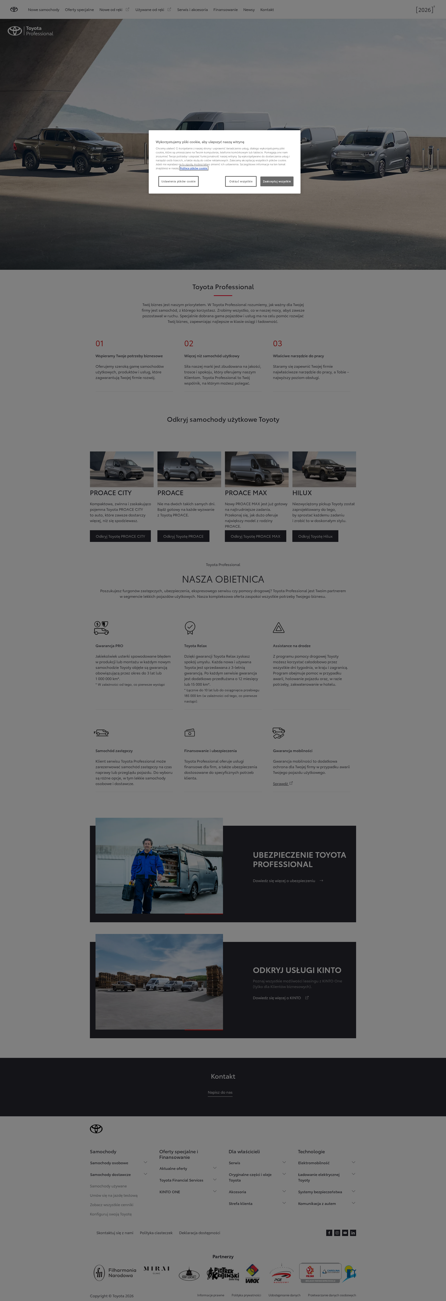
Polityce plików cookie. (194, 168)
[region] (225, 162)
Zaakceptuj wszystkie (277, 181)
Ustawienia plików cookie (178, 181)
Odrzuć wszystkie (240, 181)
